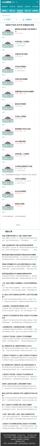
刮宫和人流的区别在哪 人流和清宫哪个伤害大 (17, 384)
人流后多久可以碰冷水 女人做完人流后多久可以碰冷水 (19, 355)
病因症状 (20, 6)
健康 (13, 2)
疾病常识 (28, 6)
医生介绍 (28, 11)
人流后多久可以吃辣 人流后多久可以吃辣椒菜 (17, 336)
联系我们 (20, 437)
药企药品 (12, 6)
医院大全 (12, 11)
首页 (3, 15)
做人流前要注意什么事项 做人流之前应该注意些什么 (19, 365)
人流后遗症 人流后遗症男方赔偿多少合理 (15, 306)
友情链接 (19, 439)
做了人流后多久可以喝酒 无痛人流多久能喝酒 (17, 405)
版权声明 (32, 437)
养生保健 (35, 6)
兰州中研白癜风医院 (7, 216)
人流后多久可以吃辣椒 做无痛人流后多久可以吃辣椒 (19, 424)
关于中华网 (7, 437)
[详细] (35, 240)
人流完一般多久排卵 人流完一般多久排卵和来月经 (18, 414)
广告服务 (14, 437)
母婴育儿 (5, 11)
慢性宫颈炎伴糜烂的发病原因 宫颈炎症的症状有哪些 (19, 255)
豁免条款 (13, 439)
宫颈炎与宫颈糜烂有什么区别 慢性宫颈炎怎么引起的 (19, 264)
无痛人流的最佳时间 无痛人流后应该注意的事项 (17, 245)
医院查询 (20, 11)
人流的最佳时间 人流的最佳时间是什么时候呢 (17, 327)
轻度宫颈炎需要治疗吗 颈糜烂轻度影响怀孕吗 (17, 273)
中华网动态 (26, 439)
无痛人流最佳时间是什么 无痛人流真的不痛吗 (17, 236)
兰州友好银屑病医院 (20, 216)
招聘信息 (26, 437)
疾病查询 (35, 11)
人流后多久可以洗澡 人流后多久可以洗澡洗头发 (17, 374)
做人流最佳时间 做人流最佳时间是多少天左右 (17, 346)
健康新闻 (5, 6)
